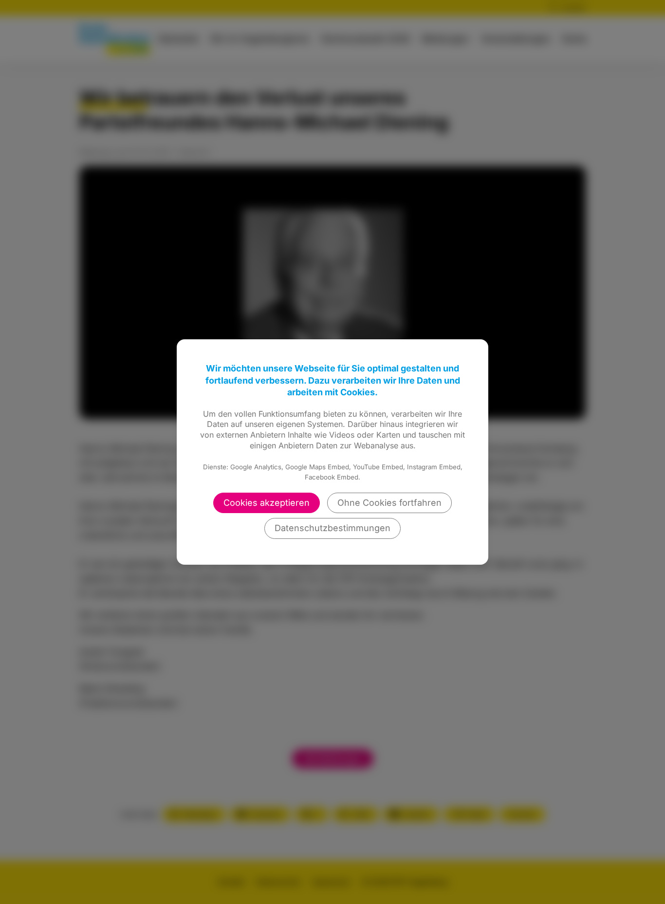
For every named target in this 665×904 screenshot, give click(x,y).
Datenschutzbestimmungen (332, 528)
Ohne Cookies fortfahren (389, 503)
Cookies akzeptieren (266, 503)
